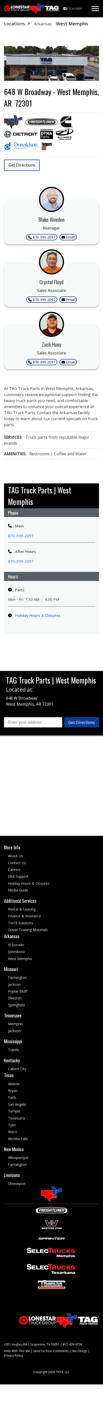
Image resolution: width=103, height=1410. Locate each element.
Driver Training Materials (28, 929)
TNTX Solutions (20, 922)
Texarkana (16, 1118)
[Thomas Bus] (51, 1284)
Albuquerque (18, 1157)
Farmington (17, 977)
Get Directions (21, 165)
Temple (14, 1111)
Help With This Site (17, 1351)
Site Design (79, 1351)
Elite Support (18, 876)
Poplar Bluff (17, 991)
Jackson (14, 984)
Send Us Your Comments (50, 1351)
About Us (15, 855)
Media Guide (18, 890)
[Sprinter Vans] (51, 1238)
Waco (12, 1131)
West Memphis (20, 958)
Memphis (15, 1023)
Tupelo (13, 1049)
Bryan (13, 1090)
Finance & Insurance (24, 916)
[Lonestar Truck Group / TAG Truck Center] (32, 9)
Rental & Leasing (22, 909)
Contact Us (17, 862)
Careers (14, 869)
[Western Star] (52, 1224)
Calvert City (17, 1068)
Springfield (16, 1004)
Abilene (14, 1083)
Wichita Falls (18, 1138)
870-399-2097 (21, 535)
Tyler (12, 1125)
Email (70, 237)
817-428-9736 (72, 1344)
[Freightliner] (51, 1209)
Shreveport (17, 1183)
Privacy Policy (13, 1355)
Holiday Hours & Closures (37, 615)
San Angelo (17, 1104)
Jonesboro (16, 951)
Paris (12, 1097)
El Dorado (16, 944)
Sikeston (15, 998)
